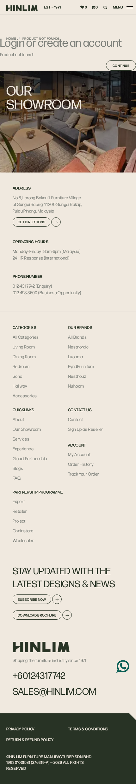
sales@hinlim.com (54, 691)
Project (19, 521)
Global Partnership (30, 458)
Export (19, 501)
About (18, 419)
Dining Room (24, 356)
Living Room (24, 346)
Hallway (20, 386)
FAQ (17, 478)
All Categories (26, 337)
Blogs (18, 468)
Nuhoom (76, 386)
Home (11, 38)
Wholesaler (23, 540)
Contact (75, 419)
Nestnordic (78, 346)
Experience (23, 448)
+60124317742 (39, 675)
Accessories (25, 395)
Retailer (20, 511)
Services (21, 439)
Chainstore (23, 530)
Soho (17, 376)
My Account (79, 454)
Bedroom (21, 366)
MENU (118, 7)
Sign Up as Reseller (85, 429)
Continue (121, 65)
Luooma (75, 356)
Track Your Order (83, 474)
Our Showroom (27, 429)
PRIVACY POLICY (20, 728)
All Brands (77, 337)
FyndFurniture (81, 366)
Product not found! (40, 38)
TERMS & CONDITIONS (88, 728)
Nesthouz (77, 376)
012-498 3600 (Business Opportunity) (47, 292)
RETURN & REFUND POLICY (29, 739)
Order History (80, 464)
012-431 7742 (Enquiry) (32, 286)
